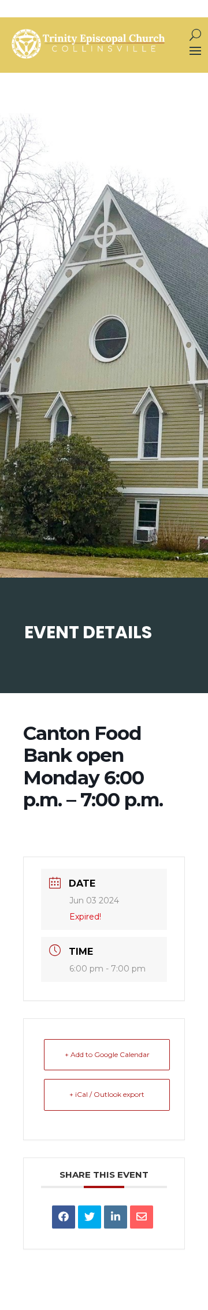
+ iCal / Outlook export (106, 1094)
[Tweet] (89, 1217)
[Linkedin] (115, 1217)
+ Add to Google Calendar (107, 1054)
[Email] (141, 1217)
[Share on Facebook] (63, 1217)
